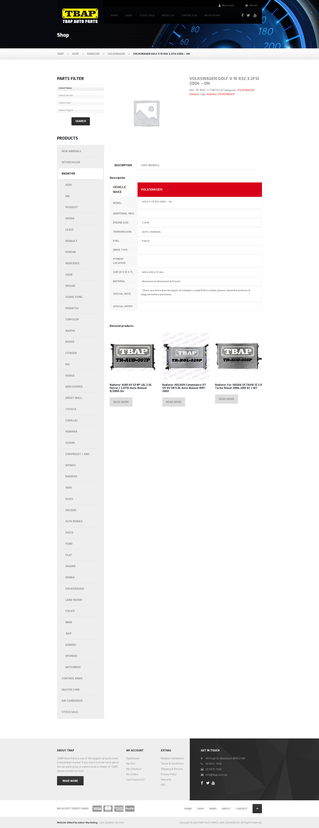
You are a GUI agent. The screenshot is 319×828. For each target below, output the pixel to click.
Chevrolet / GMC (77, 454)
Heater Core (71, 690)
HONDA (70, 577)
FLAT (68, 555)
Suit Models (150, 165)
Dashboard (132, 758)
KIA (67, 196)
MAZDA (70, 331)
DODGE (70, 375)
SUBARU (70, 645)
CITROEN (71, 353)
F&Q (163, 784)
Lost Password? (135, 779)
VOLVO (70, 611)
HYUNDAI (71, 656)
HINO (68, 488)
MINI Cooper (74, 387)
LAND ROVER (73, 600)
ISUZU (69, 499)
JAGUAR (70, 566)
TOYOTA (70, 409)
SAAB (68, 274)
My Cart (130, 763)
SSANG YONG (73, 297)
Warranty (166, 779)
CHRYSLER (72, 319)
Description (123, 165)
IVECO (69, 532)
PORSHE (70, 252)
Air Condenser (72, 701)
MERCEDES (72, 263)
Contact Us (189, 15)
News (213, 808)
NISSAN (70, 286)
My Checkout (133, 768)
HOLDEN (70, 510)
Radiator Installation (172, 758)
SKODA (69, 218)
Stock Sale (147, 15)
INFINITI (70, 465)
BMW (68, 622)
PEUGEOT (71, 207)
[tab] (123, 165)
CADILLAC (71, 420)
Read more (121, 402)
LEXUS (69, 230)
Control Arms (72, 678)
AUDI (68, 185)
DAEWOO (71, 476)
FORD (69, 544)
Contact (241, 808)
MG (67, 364)
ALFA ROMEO (74, 521)
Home (114, 15)
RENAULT (71, 241)
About (226, 808)
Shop (128, 15)
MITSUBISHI (72, 667)
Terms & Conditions (172, 763)
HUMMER (71, 431)
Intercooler (71, 162)
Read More (70, 781)
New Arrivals (71, 151)
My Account (212, 15)
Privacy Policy (169, 774)
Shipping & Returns (172, 768)
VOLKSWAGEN (245, 90)
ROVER (69, 342)
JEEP (68, 633)
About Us (168, 15)
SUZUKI (70, 443)
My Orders (132, 774)
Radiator (194, 94)
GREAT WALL (73, 398)
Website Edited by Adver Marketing (77, 822)
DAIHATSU (72, 308)
